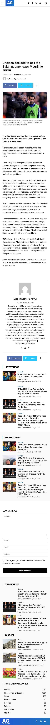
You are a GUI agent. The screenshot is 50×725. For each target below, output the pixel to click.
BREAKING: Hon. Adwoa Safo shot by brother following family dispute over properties (32, 391)
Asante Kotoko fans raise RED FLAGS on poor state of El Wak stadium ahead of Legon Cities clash (32, 659)
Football (7, 70)
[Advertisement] (25, 32)
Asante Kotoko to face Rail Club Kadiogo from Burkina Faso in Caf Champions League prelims (32, 673)
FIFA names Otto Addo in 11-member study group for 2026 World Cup (31, 404)
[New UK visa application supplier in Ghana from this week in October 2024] (9, 644)
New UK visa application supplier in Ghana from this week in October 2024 (32, 644)
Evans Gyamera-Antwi (17, 79)
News (19, 640)
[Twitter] (36, 3)
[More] (36, 85)
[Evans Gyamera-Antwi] (5, 79)
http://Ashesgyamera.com (25, 302)
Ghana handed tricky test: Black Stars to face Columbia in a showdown (32, 376)
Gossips (20, 386)
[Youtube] (40, 3)
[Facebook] (29, 3)
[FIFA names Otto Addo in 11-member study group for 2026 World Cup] (9, 404)
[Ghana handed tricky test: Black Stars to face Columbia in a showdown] (9, 376)
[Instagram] (32, 3)
